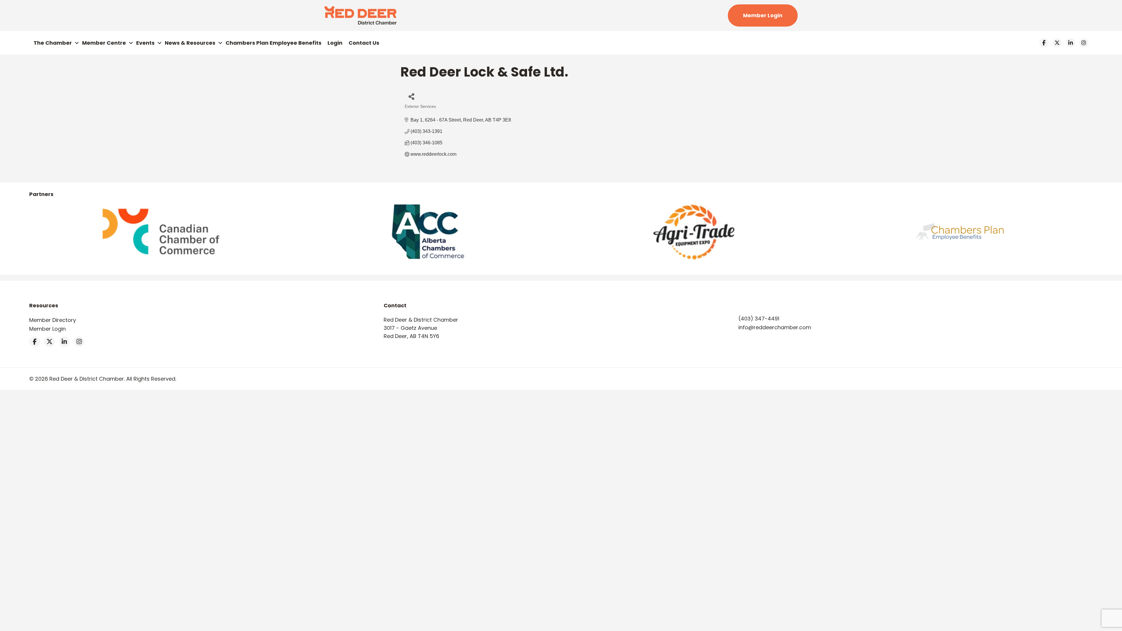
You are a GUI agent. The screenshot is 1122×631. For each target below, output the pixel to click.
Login (335, 42)
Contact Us (364, 42)
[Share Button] (411, 96)
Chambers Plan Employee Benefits (273, 42)
